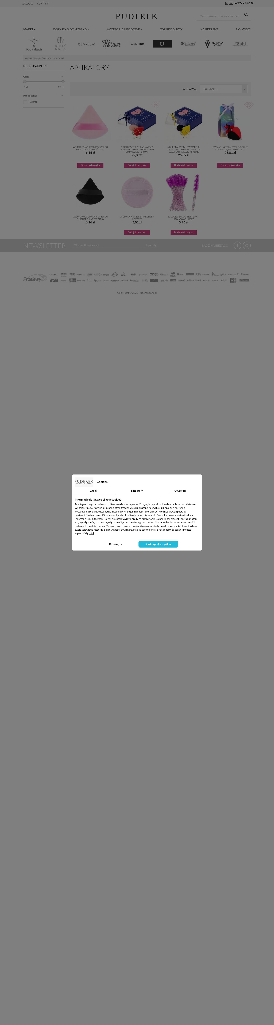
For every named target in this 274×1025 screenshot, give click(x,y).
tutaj (91, 533)
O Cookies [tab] (180, 490)
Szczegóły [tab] (137, 490)
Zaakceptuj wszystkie (158, 544)
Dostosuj (114, 544)
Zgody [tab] (93, 490)
